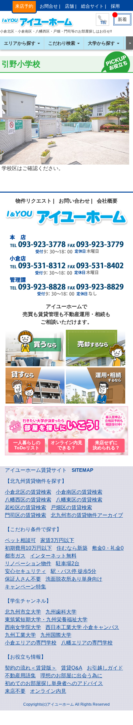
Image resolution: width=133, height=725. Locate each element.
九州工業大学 (20, 635)
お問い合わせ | (75, 201)
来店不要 (15, 691)
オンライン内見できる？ (66, 445)
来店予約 (24, 6)
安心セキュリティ (25, 571)
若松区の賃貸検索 (25, 507)
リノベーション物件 (28, 563)
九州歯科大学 (61, 612)
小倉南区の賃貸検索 (79, 492)
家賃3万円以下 (57, 540)
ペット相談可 (20, 540)
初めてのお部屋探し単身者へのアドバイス (54, 683)
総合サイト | (93, 6)
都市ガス (15, 555)
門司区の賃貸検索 (25, 515)
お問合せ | (50, 6)
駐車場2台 (67, 563)
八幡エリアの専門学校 (87, 642)
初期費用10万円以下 (28, 548)
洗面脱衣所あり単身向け (74, 579)
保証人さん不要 (23, 579)
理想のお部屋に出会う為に (71, 675)
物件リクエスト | (34, 201)
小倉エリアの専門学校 (30, 642)
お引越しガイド (105, 668)
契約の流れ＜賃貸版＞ (30, 668)
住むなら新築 (71, 548)
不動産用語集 (20, 675)
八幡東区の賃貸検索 (79, 499)
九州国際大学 (55, 635)
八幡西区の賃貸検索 (28, 499)
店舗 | (71, 6)
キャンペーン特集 (25, 586)
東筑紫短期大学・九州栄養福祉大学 (46, 619)
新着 (122, 19)
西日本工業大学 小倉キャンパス (82, 627)
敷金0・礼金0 (108, 548)
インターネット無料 (53, 555)
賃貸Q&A (71, 668)
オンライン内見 (48, 691)
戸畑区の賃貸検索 (71, 507)
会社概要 (107, 201)
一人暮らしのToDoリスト (26, 445)
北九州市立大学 (23, 612)
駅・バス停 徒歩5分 (73, 571)
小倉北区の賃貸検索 (28, 492)
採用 (115, 6)
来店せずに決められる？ (106, 445)
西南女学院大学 (23, 627)
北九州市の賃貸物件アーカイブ (87, 515)
